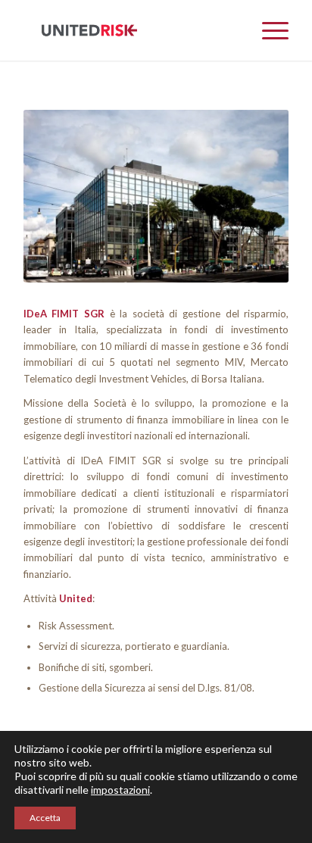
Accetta (45, 817)
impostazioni (120, 789)
